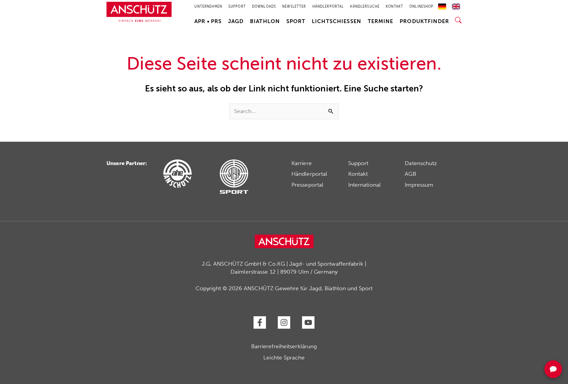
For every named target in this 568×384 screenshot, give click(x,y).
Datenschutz (421, 163)
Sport (296, 21)
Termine (380, 21)
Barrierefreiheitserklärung (284, 346)
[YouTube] (308, 322)
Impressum (419, 184)
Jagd (236, 21)
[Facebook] (260, 322)
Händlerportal (309, 173)
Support (358, 163)
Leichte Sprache (284, 357)
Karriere (301, 163)
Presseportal (307, 184)
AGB (410, 173)
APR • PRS (208, 21)
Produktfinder (424, 21)
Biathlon (265, 21)
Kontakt (358, 173)
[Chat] (553, 369)
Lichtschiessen (336, 21)
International (364, 184)
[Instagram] (284, 322)
